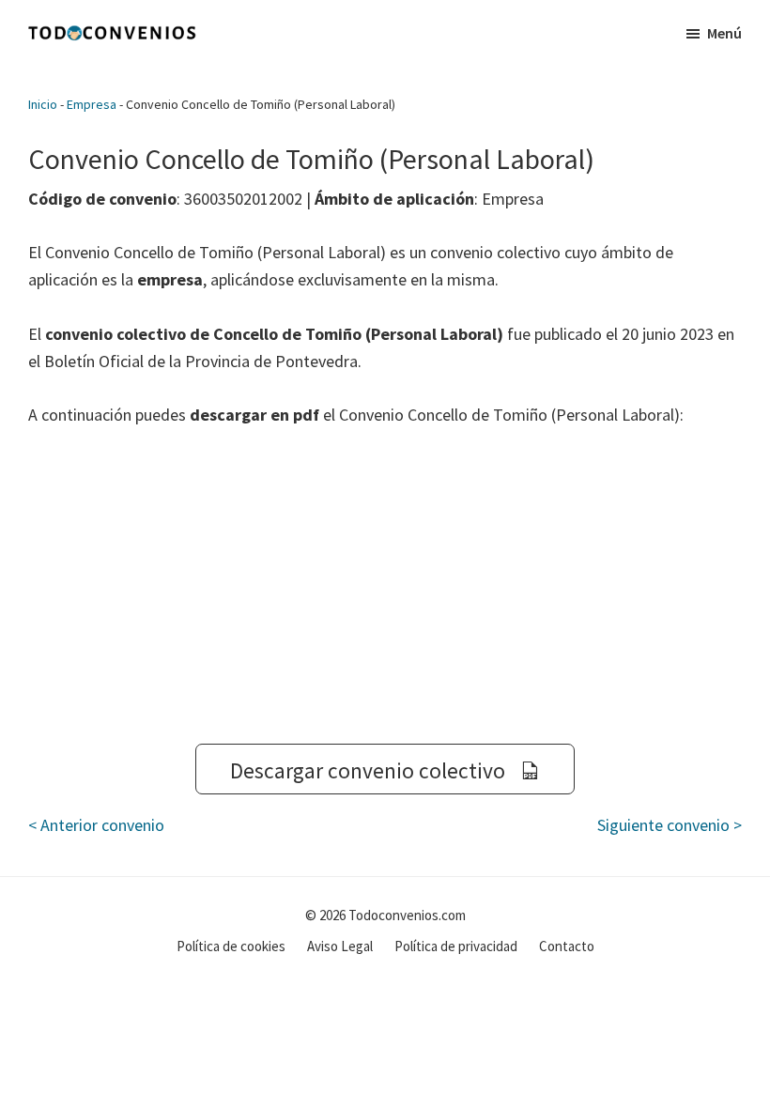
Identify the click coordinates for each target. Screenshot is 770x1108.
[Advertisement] (385, 585)
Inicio (42, 104)
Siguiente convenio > (669, 825)
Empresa (91, 104)
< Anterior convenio (96, 825)
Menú (724, 32)
